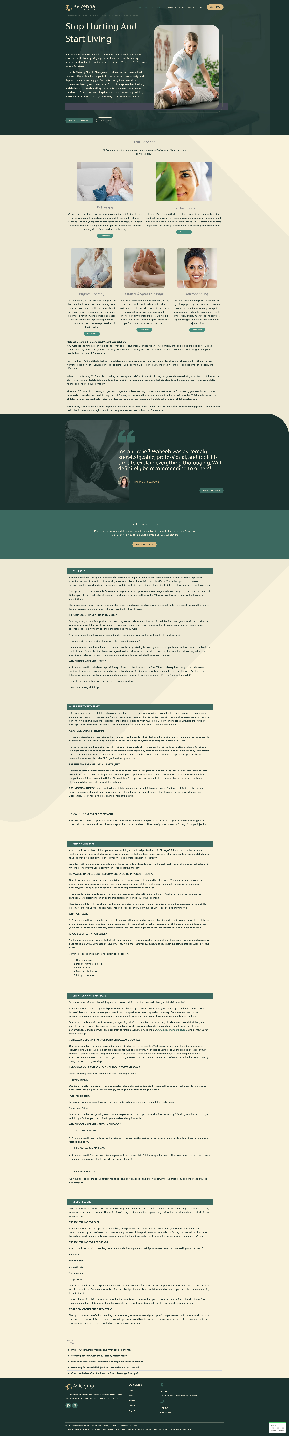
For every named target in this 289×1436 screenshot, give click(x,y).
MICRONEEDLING (82, 1202)
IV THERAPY (79, 571)
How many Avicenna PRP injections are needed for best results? (105, 1367)
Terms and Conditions (120, 1426)
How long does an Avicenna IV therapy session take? (99, 1356)
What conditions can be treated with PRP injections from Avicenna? (107, 1362)
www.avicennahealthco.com (172, 1030)
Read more (105, 236)
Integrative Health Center (151, 7)
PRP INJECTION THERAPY (86, 706)
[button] (215, 7)
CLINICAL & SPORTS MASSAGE (89, 996)
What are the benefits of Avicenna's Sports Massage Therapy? (104, 1373)
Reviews (191, 7)
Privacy (106, 1426)
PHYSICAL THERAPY (83, 844)
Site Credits (134, 1426)
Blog (200, 7)
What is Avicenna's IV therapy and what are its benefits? (101, 1350)
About (182, 7)
